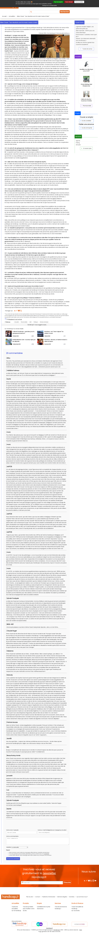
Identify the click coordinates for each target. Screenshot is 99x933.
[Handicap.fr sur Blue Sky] (89, 880)
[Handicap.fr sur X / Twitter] (91, 880)
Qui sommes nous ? (82, 897)
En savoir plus (87, 148)
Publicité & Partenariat (48, 897)
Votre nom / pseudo (12, 830)
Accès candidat (86, 121)
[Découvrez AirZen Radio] (39, 924)
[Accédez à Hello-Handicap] (19, 924)
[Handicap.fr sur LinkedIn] (84, 880)
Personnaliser (79, 2)
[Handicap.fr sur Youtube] (95, 880)
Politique (36, 322)
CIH (41, 68)
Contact (37, 897)
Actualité (16, 322)
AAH (58, 61)
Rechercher (64, 12)
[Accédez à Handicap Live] (59, 924)
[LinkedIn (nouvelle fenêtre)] (15, 311)
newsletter (49, 873)
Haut (80, 930)
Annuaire (78, 145)
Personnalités (24, 322)
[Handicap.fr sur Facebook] (87, 880)
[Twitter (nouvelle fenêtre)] (21, 311)
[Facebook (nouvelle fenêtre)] (17, 311)
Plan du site (29, 897)
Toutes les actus (87, 49)
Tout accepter (58, 2)
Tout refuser (69, 2)
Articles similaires (44, 322)
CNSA (10, 267)
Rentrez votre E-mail (14, 882)
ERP (18, 208)
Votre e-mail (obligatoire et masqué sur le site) (52, 830)
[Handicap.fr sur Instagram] (93, 880)
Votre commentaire (12, 836)
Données (71, 897)
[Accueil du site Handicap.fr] (10, 897)
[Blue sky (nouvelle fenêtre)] (19, 311)
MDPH (54, 199)
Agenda (78, 140)
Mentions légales (62, 897)
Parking (78, 143)
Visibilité (8, 847)
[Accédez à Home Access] (79, 924)
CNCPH (29, 181)
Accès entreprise (87, 128)
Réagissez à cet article (15, 319)
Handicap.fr (57, 930)
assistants (46, 853)
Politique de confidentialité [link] (49, 5)
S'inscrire (67, 882)
